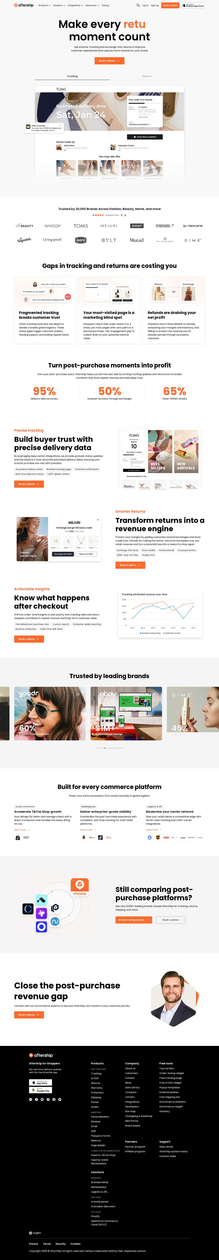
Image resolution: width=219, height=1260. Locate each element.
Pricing (105, 5)
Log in (145, 5)
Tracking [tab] (72, 76)
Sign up (155, 5)
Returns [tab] (147, 76)
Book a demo (170, 5)
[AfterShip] (24, 5)
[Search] (138, 5)
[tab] (97, 748)
